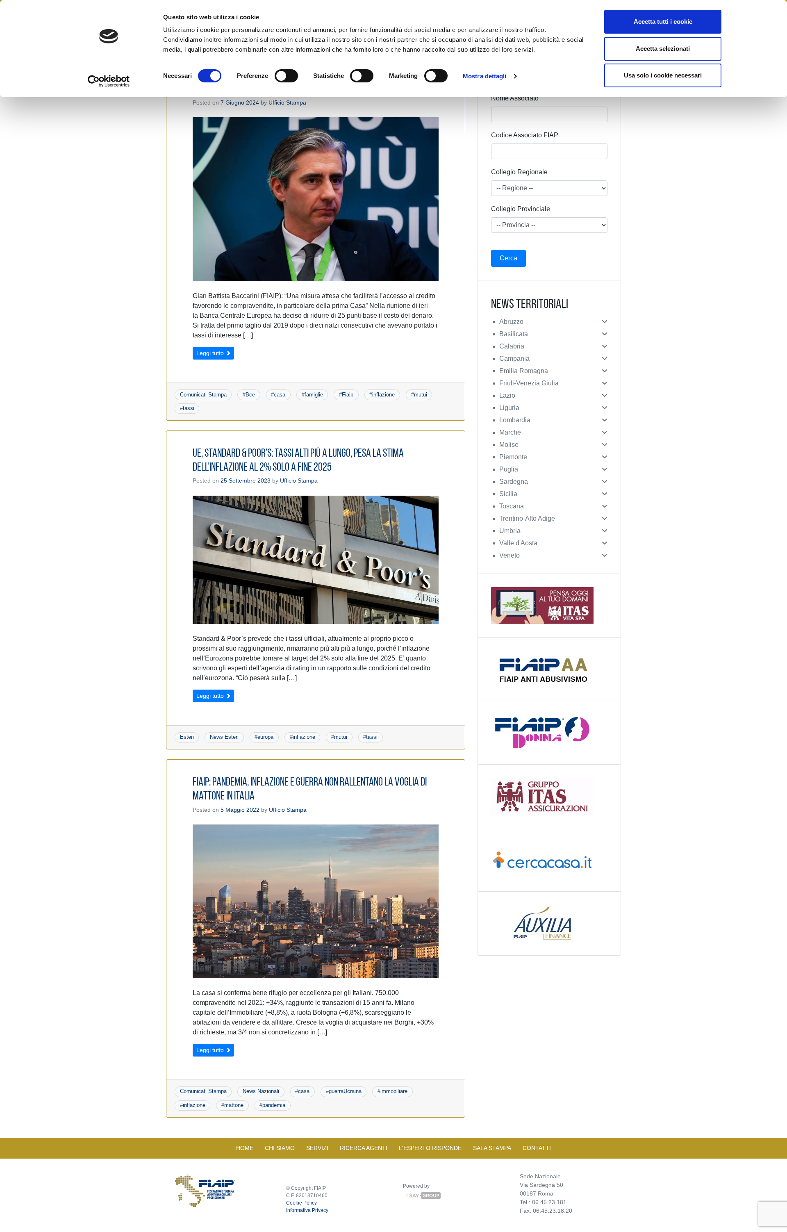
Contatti (537, 1148)
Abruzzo (511, 321)
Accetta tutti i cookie (663, 21)
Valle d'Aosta (518, 543)
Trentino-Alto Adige (527, 518)
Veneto (509, 555)
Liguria (509, 407)
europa (265, 737)
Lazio (507, 395)
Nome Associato (515, 98)
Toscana (511, 506)
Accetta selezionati (663, 48)
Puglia (508, 469)
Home (244, 1148)
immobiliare (393, 1091)
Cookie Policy (301, 1203)
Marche (510, 432)
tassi (188, 408)
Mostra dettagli (485, 76)
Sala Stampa (492, 1148)
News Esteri (224, 737)
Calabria (511, 346)
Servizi (317, 1148)
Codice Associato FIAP (524, 135)
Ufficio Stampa (287, 102)
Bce (250, 395)
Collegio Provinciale (520, 208)
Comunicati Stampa (203, 395)
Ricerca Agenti (363, 1148)
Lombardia (514, 420)
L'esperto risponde (430, 1148)
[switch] (286, 75)
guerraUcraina (345, 1091)
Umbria (510, 530)
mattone (233, 1105)
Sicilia (508, 493)
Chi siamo (280, 1148)
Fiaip (347, 395)
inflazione (383, 395)
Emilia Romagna (523, 370)
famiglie (314, 395)
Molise (509, 444)
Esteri (187, 737)
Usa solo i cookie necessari (663, 75)
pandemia (273, 1105)
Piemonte (513, 456)
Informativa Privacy (307, 1210)
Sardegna (513, 481)
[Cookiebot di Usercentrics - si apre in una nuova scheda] (109, 81)
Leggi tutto (210, 353)
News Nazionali (261, 1091)
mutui (420, 395)
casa (279, 395)
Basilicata (513, 333)
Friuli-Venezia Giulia (529, 383)
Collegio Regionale (519, 172)
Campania (514, 358)
